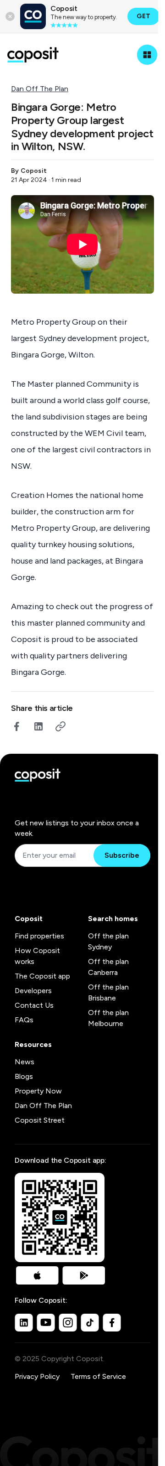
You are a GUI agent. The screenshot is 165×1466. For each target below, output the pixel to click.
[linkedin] (38, 726)
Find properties (39, 936)
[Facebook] (112, 1322)
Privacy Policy (37, 1376)
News (24, 1061)
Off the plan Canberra (108, 967)
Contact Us (34, 1005)
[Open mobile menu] (147, 54)
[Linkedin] (24, 1322)
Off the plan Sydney (108, 941)
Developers (33, 990)
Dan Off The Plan (39, 88)
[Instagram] (68, 1322)
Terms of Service (98, 1376)
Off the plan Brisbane (108, 992)
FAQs (24, 1019)
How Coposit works (37, 956)
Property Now (38, 1091)
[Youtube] (46, 1322)
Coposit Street (40, 1120)
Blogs (24, 1076)
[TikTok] (90, 1322)
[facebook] (16, 726)
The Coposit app (42, 976)
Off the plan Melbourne (108, 1018)
